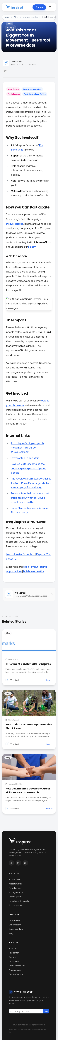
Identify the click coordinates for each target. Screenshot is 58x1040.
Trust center (14, 961)
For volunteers (15, 888)
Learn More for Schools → (20, 554)
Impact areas (14, 920)
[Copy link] (5, 70)
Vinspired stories (30, 17)
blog (9, 24)
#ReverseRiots (14, 223)
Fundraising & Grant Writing (35, 94)
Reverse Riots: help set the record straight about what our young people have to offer (30, 498)
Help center (14, 952)
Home (6, 17)
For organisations (16, 892)
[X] (11, 863)
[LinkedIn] (25, 863)
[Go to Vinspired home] (14, 7)
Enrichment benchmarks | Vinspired (28, 664)
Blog (16, 17)
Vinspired (16, 61)
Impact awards (15, 883)
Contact (12, 957)
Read (47, 680)
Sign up (39, 7)
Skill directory (15, 924)
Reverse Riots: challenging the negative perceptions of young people (28, 468)
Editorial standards (17, 965)
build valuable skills (33, 571)
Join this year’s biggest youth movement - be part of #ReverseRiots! (27, 447)
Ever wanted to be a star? (25, 457)
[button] (50, 7)
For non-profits (16, 896)
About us (13, 948)
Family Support (14, 94)
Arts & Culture (13, 89)
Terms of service (16, 974)
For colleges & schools (19, 901)
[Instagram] (18, 863)
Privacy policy (15, 970)
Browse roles (14, 879)
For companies (15, 905)
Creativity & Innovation (32, 89)
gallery (32, 246)
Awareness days (16, 929)
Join (46, 1011)
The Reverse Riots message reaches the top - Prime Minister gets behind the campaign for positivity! (31, 483)
